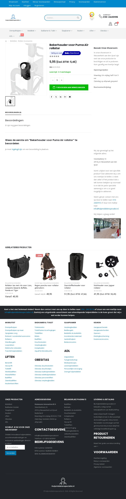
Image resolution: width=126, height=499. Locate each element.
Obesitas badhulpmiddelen (45, 372)
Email (70, 97)
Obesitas (103, 30)
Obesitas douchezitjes (43, 369)
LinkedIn (61, 97)
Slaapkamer (66, 30)
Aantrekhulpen (69, 339)
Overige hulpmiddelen (72, 372)
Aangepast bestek (100, 327)
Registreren (39, 5)
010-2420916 (110, 16)
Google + (65, 97)
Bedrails (67, 407)
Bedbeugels (68, 330)
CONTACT (106, 15)
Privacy (72, 2)
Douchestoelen (40, 342)
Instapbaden (39, 348)
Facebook (51, 97)
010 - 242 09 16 (87, 309)
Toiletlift (8, 369)
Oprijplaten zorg (11, 333)
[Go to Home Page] (6, 41)
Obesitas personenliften (44, 377)
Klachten (25, 2)
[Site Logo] (13, 18)
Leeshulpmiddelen (71, 366)
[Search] (78, 18)
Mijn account (14, 5)
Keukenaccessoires (101, 339)
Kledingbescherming (101, 336)
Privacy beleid (99, 464)
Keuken (80, 30)
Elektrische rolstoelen (13, 348)
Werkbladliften (10, 372)
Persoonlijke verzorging (73, 369)
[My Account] (110, 24)
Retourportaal (59, 2)
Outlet (21, 35)
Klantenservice (100, 2)
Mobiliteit (30, 30)
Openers (97, 333)
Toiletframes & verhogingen (45, 330)
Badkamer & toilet (12, 407)
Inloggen (27, 5)
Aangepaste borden (101, 330)
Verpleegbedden (70, 327)
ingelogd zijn (17, 149)
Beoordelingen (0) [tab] (13, 112)
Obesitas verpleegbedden (44, 380)
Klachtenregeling (100, 458)
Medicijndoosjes (70, 363)
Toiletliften (39, 333)
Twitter (56, 97)
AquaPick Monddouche (43, 351)
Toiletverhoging (70, 428)
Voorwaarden (84, 2)
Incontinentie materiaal (72, 336)
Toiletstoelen (39, 327)
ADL (11, 36)
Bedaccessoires (70, 342)
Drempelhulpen (15, 30)
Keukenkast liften (11, 383)
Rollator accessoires (21, 283)
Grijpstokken (69, 357)
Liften (91, 30)
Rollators (8, 339)
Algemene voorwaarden (103, 467)
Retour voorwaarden (41, 2)
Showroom (13, 2)
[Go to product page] (48, 266)
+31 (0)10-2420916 (48, 438)
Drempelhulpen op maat (14, 330)
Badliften (8, 377)
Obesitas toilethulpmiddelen (45, 374)
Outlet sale (9, 283)
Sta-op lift (8, 366)
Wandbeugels (10, 342)
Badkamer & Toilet (48, 30)
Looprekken (9, 345)
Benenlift (8, 363)
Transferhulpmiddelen (13, 351)
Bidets (37, 336)
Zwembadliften (10, 380)
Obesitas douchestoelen (44, 366)
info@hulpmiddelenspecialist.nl (106, 209)
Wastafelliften (10, 374)
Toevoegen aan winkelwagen (70, 87)
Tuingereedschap (70, 360)
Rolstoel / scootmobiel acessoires (17, 336)
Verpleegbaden (40, 345)
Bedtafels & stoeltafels (72, 333)
